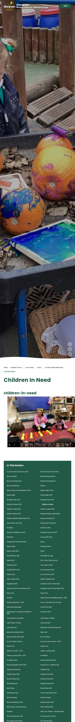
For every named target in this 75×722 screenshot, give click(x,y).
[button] (11, 419)
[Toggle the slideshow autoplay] (70, 354)
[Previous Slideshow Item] (70, 349)
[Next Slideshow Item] (70, 344)
